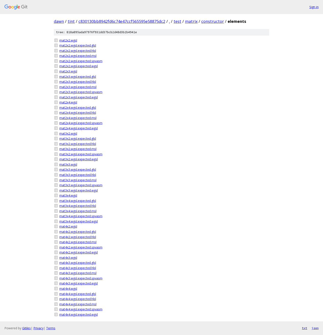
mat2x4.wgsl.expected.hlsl (77, 112)
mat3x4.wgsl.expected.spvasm (80, 216)
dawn (59, 21)
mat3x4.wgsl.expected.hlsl (77, 206)
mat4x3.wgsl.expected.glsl (77, 263)
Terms (50, 328)
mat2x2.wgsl (68, 40)
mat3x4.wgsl (68, 195)
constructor (212, 21)
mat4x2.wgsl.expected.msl (77, 242)
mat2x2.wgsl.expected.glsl (77, 45)
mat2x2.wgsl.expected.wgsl (78, 66)
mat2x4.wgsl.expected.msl (77, 118)
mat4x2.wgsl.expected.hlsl (77, 237)
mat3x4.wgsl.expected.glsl (77, 201)
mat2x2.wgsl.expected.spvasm (80, 61)
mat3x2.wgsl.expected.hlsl (77, 144)
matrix (191, 21)
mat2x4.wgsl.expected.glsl (77, 107)
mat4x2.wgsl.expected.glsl (77, 232)
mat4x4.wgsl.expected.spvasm (80, 309)
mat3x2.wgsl (68, 133)
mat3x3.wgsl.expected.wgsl (78, 190)
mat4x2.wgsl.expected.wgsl (78, 252)
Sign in (314, 7)
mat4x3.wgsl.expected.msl (77, 273)
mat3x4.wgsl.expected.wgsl (78, 221)
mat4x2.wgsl (68, 226)
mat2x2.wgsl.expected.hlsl (77, 51)
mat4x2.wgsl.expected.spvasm (80, 247)
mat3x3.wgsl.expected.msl (77, 180)
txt (304, 328)
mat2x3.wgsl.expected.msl (77, 87)
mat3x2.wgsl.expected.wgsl (78, 159)
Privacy (38, 328)
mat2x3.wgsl (68, 71)
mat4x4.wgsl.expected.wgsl (78, 314)
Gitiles (26, 328)
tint (71, 21)
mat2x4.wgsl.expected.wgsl (78, 128)
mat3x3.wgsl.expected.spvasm (80, 185)
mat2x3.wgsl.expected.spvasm (80, 92)
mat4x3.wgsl (68, 257)
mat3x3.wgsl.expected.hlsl (77, 175)
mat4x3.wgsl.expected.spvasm (80, 278)
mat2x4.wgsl (68, 102)
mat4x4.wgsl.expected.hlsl (77, 299)
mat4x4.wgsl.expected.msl (77, 304)
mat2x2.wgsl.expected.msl (77, 56)
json (315, 328)
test (177, 21)
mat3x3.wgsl (68, 164)
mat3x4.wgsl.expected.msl (77, 211)
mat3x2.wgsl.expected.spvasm (80, 154)
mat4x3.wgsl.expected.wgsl (78, 283)
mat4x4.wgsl (68, 288)
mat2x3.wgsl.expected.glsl (77, 76)
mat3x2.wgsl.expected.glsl (77, 138)
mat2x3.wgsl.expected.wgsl (78, 97)
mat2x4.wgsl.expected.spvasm (80, 123)
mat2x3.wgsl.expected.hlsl (77, 82)
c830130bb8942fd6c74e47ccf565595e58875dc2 (121, 21)
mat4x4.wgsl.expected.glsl (77, 294)
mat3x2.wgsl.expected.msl (77, 149)
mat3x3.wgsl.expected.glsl (77, 169)
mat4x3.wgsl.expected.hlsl (77, 268)
